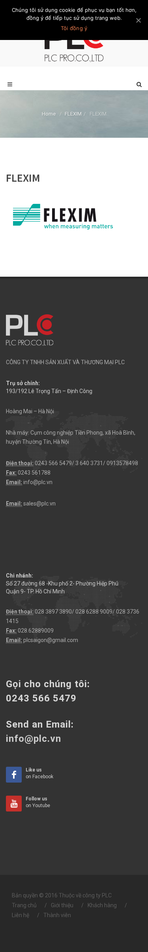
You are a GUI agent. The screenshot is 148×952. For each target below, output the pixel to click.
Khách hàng (102, 905)
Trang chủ (24, 905)
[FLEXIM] (62, 215)
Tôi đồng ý (74, 28)
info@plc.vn (37, 482)
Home (49, 114)
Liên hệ (20, 915)
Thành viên (57, 915)
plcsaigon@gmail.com (50, 640)
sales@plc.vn (39, 503)
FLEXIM (73, 114)
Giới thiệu (62, 905)
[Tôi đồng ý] (138, 20)
